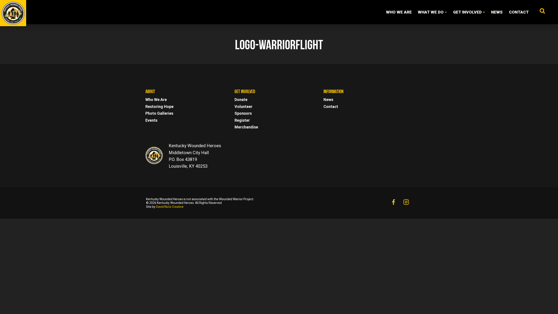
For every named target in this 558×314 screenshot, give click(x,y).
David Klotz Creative (170, 206)
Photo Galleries (159, 113)
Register (242, 120)
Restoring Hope (159, 106)
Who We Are (399, 12)
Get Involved (467, 12)
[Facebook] (393, 202)
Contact (519, 12)
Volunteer (243, 106)
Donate (241, 99)
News (497, 12)
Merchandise (246, 127)
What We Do (431, 12)
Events (151, 120)
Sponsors (243, 113)
